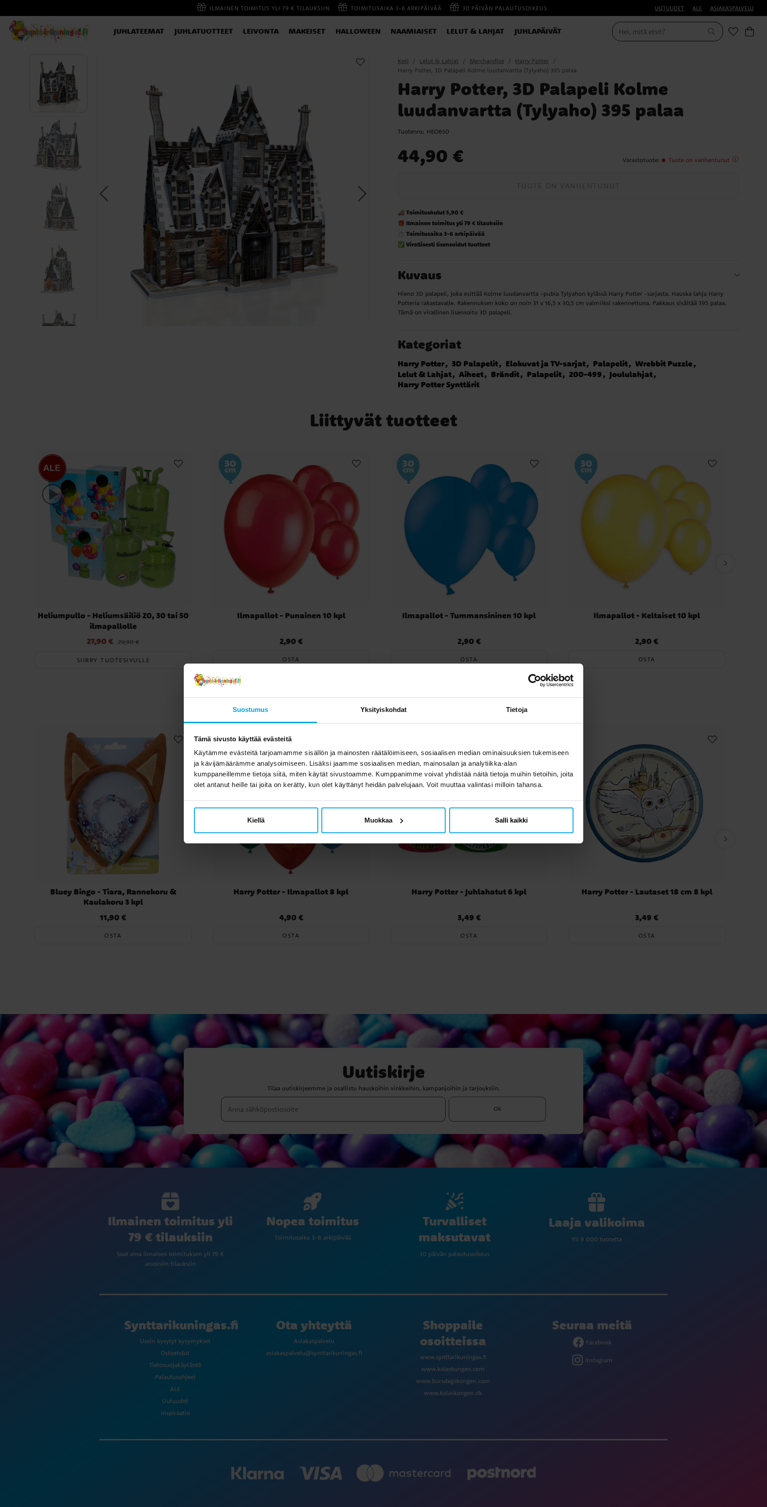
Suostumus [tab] (251, 709)
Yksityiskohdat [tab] (383, 709)
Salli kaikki (511, 820)
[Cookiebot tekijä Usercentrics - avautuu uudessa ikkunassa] (534, 680)
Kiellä (256, 820)
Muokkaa (378, 820)
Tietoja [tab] (516, 709)
